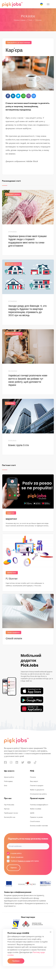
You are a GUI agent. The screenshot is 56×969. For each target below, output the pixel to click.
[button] (42, 4)
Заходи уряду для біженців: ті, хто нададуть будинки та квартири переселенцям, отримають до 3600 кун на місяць (27, 310)
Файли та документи (37, 790)
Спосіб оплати (14, 638)
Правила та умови (36, 817)
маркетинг (11, 518)
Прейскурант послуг (11, 813)
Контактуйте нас (9, 817)
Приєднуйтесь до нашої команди (18, 42)
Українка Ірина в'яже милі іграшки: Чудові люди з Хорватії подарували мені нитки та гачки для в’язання (27, 241)
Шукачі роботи (9, 777)
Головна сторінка (19, 20)
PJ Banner (12, 578)
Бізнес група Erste (18, 445)
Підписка (13, 868)
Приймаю (16, 961)
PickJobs (38, 20)
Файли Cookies (35, 809)
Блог (5, 786)
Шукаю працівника (16, 857)
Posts (30, 20)
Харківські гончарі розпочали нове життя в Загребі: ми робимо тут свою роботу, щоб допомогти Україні (27, 380)
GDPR (32, 813)
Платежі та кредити (36, 786)
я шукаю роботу (16, 853)
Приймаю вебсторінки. (24, 861)
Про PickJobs (9, 805)
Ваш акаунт (34, 781)
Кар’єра (6, 809)
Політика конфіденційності (39, 805)
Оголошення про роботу (38, 794)
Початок (33, 777)
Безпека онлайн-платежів (39, 826)
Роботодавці (8, 781)
